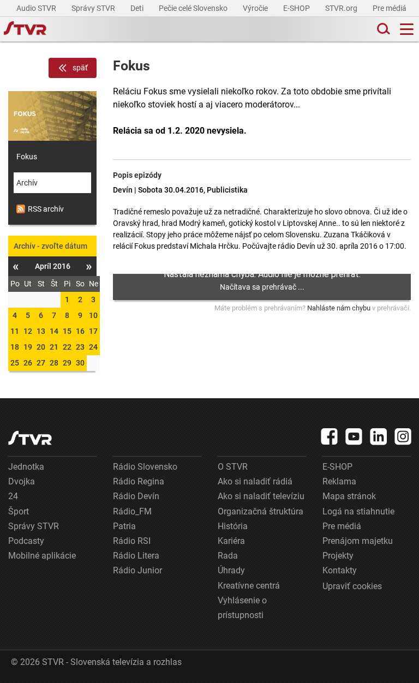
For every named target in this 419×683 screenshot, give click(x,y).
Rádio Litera (136, 555)
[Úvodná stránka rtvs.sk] (25, 29)
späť (80, 67)
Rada (228, 555)
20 (41, 347)
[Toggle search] (382, 29)
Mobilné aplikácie (42, 555)
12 (27, 331)
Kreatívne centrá (249, 585)
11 (14, 331)
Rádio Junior (137, 570)
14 (54, 331)
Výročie (256, 8)
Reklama (339, 481)
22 (67, 347)
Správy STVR (94, 8)
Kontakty (339, 570)
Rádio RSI (132, 541)
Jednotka (26, 467)
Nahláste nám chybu (338, 308)
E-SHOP (297, 8)
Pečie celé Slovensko (194, 8)
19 (27, 347)
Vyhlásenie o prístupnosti (242, 607)
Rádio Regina (138, 481)
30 (80, 362)
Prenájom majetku (357, 541)
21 (54, 347)
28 (54, 362)
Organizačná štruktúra (260, 511)
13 (41, 331)
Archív (27, 182)
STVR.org (342, 8)
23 (80, 347)
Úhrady (231, 570)
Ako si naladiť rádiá (255, 481)
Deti (137, 8)
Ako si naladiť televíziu (261, 496)
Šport (18, 511)
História (233, 526)
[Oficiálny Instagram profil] (403, 436)
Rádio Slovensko (145, 467)
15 (67, 331)
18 (14, 347)
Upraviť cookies (352, 586)
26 (27, 362)
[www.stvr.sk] (30, 437)
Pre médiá (390, 8)
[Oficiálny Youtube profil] (354, 436)
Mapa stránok (349, 496)
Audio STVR (37, 8)
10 (93, 315)
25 (14, 362)
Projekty (338, 555)
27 (41, 362)
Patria (124, 526)
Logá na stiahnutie (358, 511)
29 (67, 362)
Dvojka (21, 481)
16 (80, 331)
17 (93, 331)
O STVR (233, 467)
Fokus (26, 156)
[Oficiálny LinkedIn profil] (379, 436)
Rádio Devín (136, 496)
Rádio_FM (132, 511)
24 (93, 347)
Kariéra (231, 541)
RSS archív (46, 209)
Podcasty (26, 541)
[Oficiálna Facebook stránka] (329, 436)
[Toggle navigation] (406, 29)
